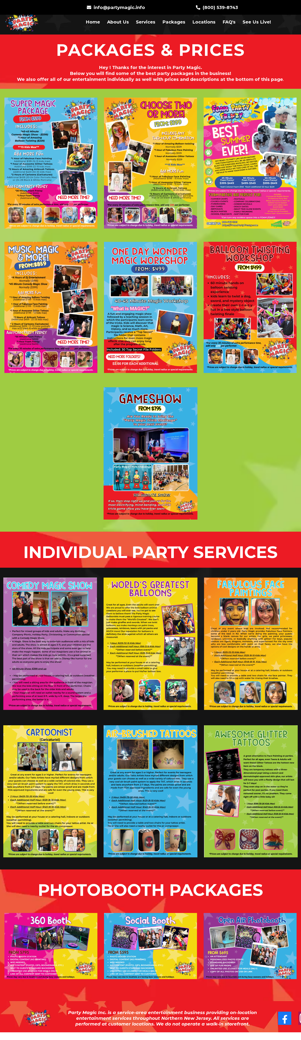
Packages (173, 22)
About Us (118, 22)
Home (93, 22)
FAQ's (229, 22)
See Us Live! (257, 22)
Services (145, 22)
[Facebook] (285, 1018)
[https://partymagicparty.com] (22, 22)
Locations (204, 22)
